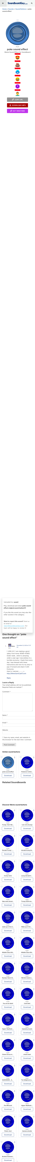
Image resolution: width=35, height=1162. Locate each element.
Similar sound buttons (11, 752)
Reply (9, 678)
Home (4, 9)
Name (5, 715)
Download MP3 (18, 105)
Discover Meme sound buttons (14, 805)
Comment (6, 692)
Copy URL (18, 100)
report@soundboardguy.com (14, 626)
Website (5, 730)
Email (4, 723)
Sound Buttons (20, 9)
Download (8, 775)
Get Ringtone (18, 111)
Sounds (11, 9)
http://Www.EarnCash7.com (16, 673)
